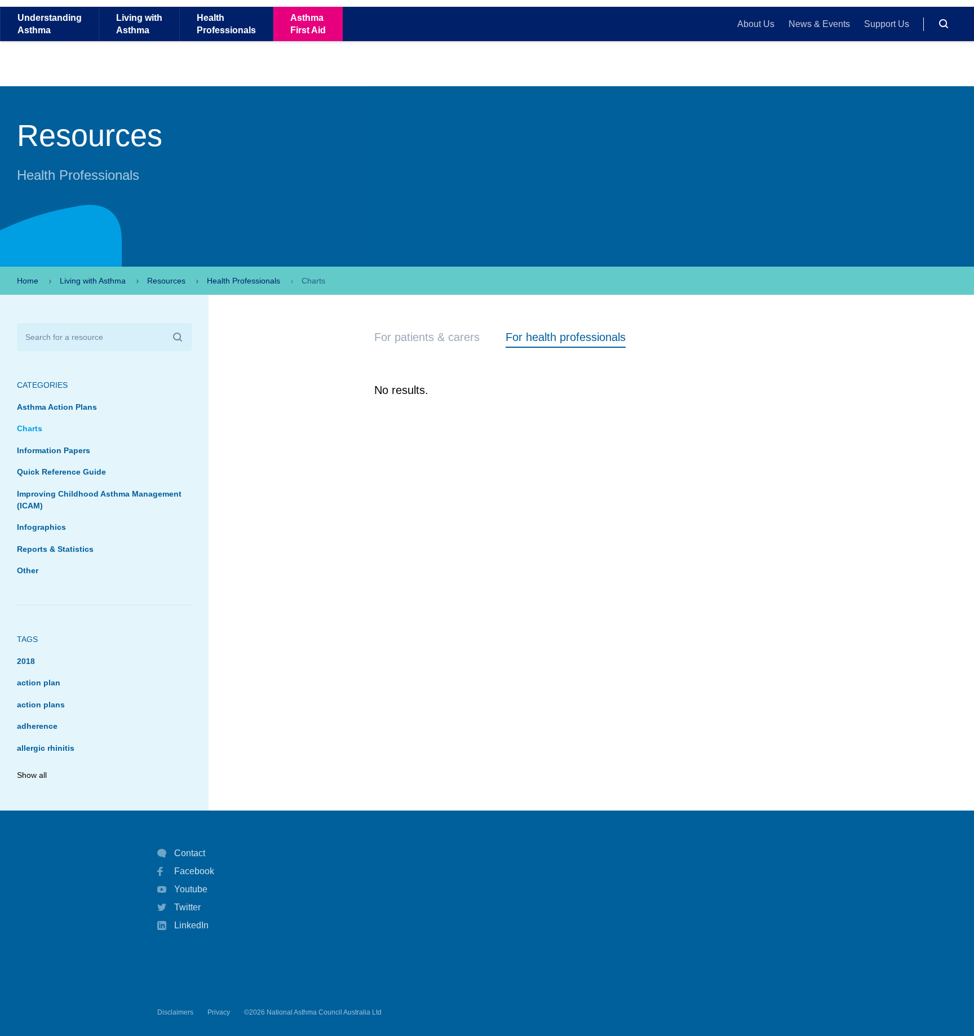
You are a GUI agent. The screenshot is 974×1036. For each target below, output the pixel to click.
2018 (26, 661)
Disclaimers (175, 1012)
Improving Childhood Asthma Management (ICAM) (99, 499)
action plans (41, 704)
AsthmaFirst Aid (308, 23)
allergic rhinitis (45, 747)
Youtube (190, 889)
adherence (37, 725)
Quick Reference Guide (61, 471)
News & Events (819, 24)
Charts (29, 428)
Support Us (886, 24)
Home (27, 280)
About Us (755, 24)
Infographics (41, 527)
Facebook (194, 871)
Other (27, 570)
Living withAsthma (139, 23)
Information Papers (53, 450)
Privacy (218, 1012)
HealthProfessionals (226, 23)
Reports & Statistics (55, 549)
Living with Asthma (93, 280)
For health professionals (566, 337)
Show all (32, 775)
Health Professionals (243, 280)
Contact (189, 853)
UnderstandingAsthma (49, 23)
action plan (38, 682)
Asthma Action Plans (57, 406)
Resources (166, 280)
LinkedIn (191, 925)
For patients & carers (427, 337)
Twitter (187, 907)
